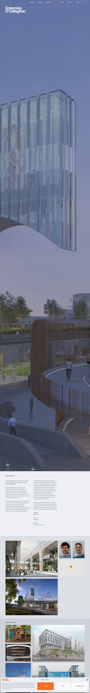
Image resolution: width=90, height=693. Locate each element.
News (62, 2)
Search (82, 2)
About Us (32, 2)
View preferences (80, 686)
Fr (10, 2)
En (7, 2)
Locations (48, 2)
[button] (87, 679)
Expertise (40, 2)
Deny (62, 686)
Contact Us (69, 2)
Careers (77, 2)
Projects (56, 2)
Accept (45, 686)
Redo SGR (35, 519)
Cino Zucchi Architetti (38, 524)
